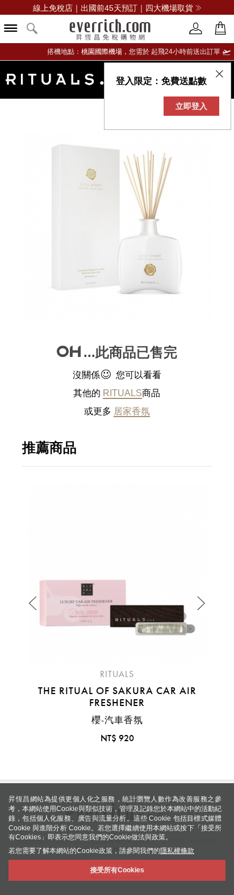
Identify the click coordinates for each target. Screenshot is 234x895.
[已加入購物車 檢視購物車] (220, 29)
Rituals (122, 393)
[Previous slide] (33, 603)
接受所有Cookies (117, 870)
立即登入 (191, 106)
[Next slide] (200, 603)
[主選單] (11, 29)
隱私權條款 (177, 851)
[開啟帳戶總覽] (196, 29)
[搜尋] (32, 29)
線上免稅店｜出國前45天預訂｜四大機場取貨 (113, 7)
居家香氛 (132, 411)
